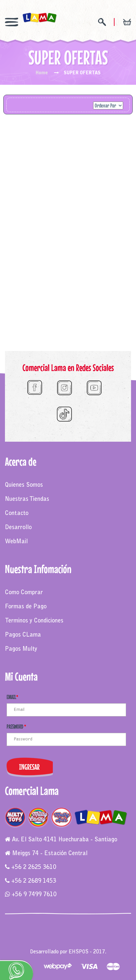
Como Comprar (24, 593)
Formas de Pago (26, 607)
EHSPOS (78, 952)
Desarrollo (18, 528)
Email (12, 696)
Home (42, 73)
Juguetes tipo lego (55, 938)
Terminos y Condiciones (34, 621)
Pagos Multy (21, 649)
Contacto (16, 514)
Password (16, 726)
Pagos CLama (23, 635)
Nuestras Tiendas (27, 499)
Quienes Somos (24, 485)
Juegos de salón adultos (101, 938)
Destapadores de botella (68, 945)
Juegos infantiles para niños (71, 932)
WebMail (16, 542)
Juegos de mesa (23, 932)
